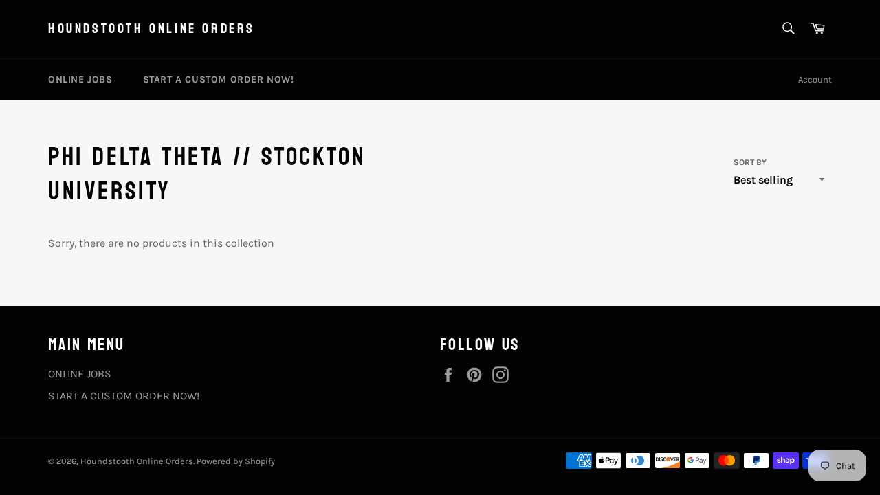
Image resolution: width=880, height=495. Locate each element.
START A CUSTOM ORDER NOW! (218, 79)
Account (815, 79)
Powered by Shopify (236, 461)
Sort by (750, 162)
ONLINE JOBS (80, 79)
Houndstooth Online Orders (151, 29)
